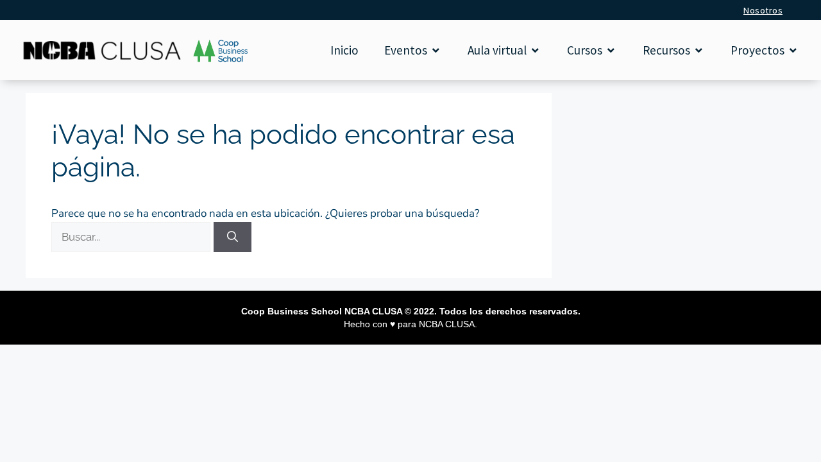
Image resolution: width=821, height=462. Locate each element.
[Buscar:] (132, 237)
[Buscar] (232, 237)
